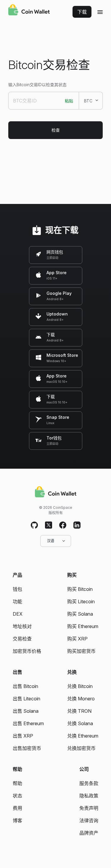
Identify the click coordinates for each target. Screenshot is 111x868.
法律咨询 (88, 820)
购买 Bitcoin (80, 589)
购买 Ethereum (82, 626)
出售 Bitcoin (25, 686)
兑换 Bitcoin (80, 686)
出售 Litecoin (26, 699)
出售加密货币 (27, 748)
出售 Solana (25, 711)
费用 (17, 808)
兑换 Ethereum (82, 736)
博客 (17, 820)
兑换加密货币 (81, 748)
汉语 (50, 541)
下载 (82, 12)
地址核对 (22, 626)
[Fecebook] (62, 525)
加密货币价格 (27, 651)
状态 (17, 796)
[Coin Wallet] (29, 11)
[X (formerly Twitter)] (48, 525)
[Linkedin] (77, 525)
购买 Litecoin (81, 601)
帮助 (17, 783)
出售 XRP (23, 736)
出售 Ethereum (28, 723)
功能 (17, 601)
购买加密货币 (81, 651)
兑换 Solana (80, 723)
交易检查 (22, 639)
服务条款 (88, 783)
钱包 (17, 589)
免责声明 (88, 808)
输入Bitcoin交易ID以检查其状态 (37, 84)
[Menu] (100, 12)
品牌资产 (88, 833)
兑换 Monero (81, 699)
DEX (17, 614)
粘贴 (69, 100)
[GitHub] (34, 525)
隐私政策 (88, 796)
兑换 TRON (79, 711)
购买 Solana (80, 614)
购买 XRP (77, 639)
